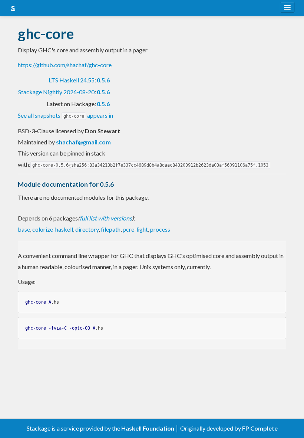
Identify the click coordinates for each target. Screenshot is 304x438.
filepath (110, 229)
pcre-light (135, 229)
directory (87, 229)
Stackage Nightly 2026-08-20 (56, 91)
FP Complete (260, 428)
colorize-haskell (52, 229)
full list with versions (106, 218)
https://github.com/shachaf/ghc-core (65, 64)
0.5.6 (103, 80)
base (24, 229)
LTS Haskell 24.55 (72, 80)
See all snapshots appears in (65, 115)
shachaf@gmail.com (83, 142)
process (160, 229)
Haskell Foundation (147, 428)
